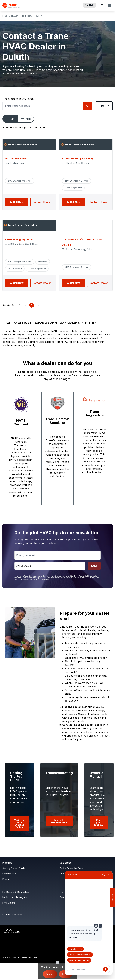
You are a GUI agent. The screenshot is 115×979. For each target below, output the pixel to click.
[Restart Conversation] (103, 874)
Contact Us (65, 863)
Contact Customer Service (79, 954)
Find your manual (98, 822)
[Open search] (102, 5)
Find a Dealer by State (71, 868)
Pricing (6, 879)
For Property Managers (14, 897)
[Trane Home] (11, 5)
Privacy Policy (27, 579)
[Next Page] (38, 305)
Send (94, 565)
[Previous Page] (25, 305)
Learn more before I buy (79, 960)
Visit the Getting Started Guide (19, 824)
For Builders (8, 902)
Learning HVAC (10, 873)
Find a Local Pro (75, 949)
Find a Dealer (10, 16)
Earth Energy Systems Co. (21, 239)
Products (7, 863)
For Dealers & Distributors (15, 892)
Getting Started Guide (13, 868)
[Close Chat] (108, 874)
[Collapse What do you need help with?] (57, 962)
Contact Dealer (41, 202)
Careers (64, 897)
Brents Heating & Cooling (78, 158)
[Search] (87, 106)
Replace (50, 974)
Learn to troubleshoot (59, 821)
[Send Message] (105, 969)
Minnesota (27, 16)
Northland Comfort (17, 158)
